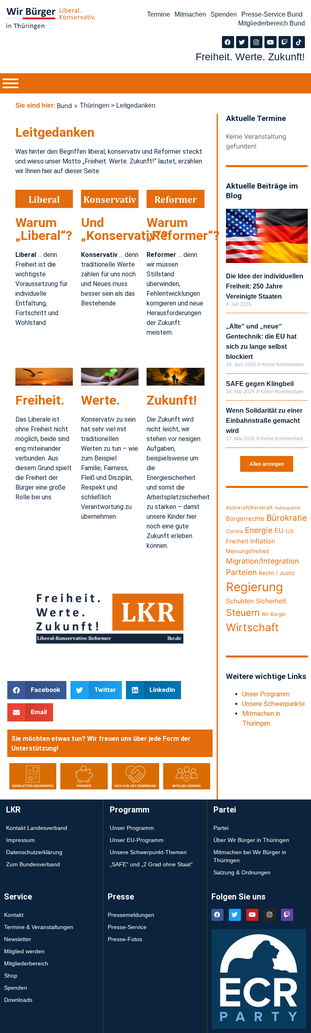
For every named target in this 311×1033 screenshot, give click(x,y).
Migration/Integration (262, 561)
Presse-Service (127, 927)
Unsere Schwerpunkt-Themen (148, 852)
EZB (289, 531)
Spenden (224, 14)
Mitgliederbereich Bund (271, 23)
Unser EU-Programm (137, 840)
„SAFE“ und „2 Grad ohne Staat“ (151, 864)
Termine (158, 14)
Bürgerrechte (245, 518)
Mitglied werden (24, 951)
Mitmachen (190, 14)
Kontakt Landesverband (36, 828)
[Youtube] (270, 42)
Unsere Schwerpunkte (273, 704)
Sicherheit (271, 601)
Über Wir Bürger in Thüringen (251, 840)
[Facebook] (228, 42)
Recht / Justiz (276, 573)
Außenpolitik (287, 508)
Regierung (254, 587)
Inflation (262, 541)
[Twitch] (285, 42)
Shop (10, 975)
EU (279, 530)
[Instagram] (256, 42)
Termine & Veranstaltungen (38, 927)
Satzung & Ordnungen (242, 872)
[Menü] (10, 83)
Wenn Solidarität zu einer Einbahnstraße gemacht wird (264, 420)
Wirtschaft (252, 627)
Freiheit (237, 541)
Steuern (243, 612)
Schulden (240, 601)
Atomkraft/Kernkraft (249, 508)
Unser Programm (266, 694)
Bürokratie (286, 518)
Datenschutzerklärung (34, 852)
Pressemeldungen (131, 915)
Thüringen (94, 105)
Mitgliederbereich (26, 963)
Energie (259, 530)
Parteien (241, 572)
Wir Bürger (274, 614)
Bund (64, 106)
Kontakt (13, 915)
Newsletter (17, 939)
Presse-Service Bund (271, 14)
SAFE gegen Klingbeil (260, 383)
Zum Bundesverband (33, 864)
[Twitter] (242, 42)
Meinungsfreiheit (247, 551)
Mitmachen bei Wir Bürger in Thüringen (249, 856)
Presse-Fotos (125, 939)
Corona (234, 531)
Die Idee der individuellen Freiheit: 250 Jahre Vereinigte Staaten (264, 286)
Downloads (18, 1000)
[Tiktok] (299, 42)
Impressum (20, 840)
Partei (220, 828)
